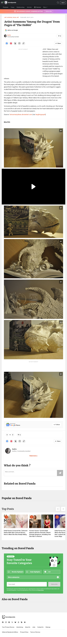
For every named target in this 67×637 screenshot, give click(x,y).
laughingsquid (40, 114)
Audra (9, 35)
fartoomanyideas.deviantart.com (21, 114)
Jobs (33, 627)
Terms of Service (35, 632)
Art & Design (8, 17)
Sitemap (48, 627)
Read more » (33, 455)
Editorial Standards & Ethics (10, 632)
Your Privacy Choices (8, 627)
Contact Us (40, 627)
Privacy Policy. (41, 590)
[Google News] (24, 622)
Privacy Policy (24, 632)
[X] (12, 622)
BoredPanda (10, 2)
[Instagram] (6, 622)
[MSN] (21, 622)
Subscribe (54, 584)
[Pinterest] (9, 622)
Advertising (19, 627)
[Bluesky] (15, 622)
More (44, 7)
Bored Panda (8, 617)
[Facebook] (2, 622)
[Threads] (18, 622)
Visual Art (16, 17)
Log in (63, 2)
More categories (13, 577)
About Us (27, 627)
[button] (58, 509)
